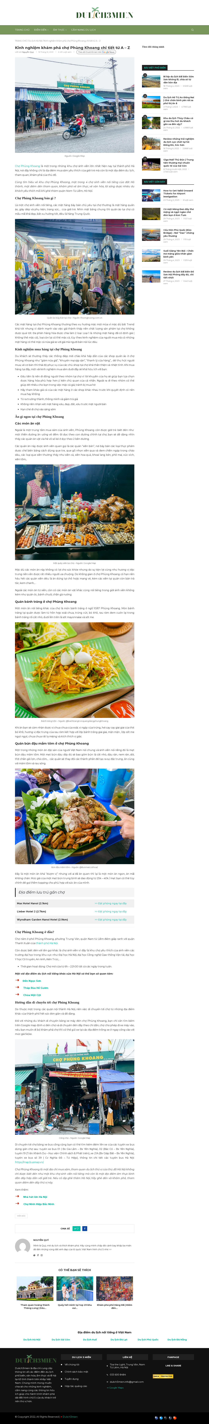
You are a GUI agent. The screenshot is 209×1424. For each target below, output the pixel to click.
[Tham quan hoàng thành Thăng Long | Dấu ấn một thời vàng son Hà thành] (35, 1288)
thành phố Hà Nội (47, 943)
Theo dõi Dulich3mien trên (90, 52)
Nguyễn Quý (28, 52)
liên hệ (127, 1357)
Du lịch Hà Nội (35, 41)
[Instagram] (165, 1418)
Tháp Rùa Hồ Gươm (35, 987)
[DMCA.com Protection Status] (163, 1375)
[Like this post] (78, 1228)
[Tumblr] (170, 1418)
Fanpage (173, 1357)
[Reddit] (174, 1418)
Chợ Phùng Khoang (27, 166)
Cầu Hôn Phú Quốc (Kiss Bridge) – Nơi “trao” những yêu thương (178, 233)
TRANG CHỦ (21, 41)
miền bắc (21, 1216)
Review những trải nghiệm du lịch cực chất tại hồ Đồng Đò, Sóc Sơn (178, 142)
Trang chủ (22, 29)
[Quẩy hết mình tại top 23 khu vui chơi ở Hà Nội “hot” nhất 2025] (74, 1288)
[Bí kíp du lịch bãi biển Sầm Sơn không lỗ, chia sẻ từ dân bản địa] (151, 81)
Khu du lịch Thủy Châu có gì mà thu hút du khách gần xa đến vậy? (178, 121)
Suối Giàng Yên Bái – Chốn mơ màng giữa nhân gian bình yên (178, 253)
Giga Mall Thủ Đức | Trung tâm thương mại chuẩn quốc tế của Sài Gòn (178, 162)
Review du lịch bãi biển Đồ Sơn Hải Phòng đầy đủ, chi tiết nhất (178, 274)
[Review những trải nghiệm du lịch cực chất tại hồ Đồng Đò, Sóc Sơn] (151, 144)
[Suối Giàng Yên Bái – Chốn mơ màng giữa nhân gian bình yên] (151, 255)
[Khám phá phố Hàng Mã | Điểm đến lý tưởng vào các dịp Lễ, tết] (114, 1288)
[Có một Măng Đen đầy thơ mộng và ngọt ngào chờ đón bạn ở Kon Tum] (151, 214)
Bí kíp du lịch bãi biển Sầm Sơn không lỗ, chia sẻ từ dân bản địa (178, 79)
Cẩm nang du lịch (83, 29)
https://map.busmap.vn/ (29, 1162)
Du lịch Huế (90, 1339)
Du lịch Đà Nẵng (177, 1339)
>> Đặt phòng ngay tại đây (111, 903)
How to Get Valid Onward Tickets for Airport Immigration (178, 193)
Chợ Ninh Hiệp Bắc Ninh (38, 1204)
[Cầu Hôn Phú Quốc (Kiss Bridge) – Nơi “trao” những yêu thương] (151, 235)
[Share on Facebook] (84, 1228)
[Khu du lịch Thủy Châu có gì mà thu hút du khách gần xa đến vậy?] (151, 123)
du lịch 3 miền (81, 1357)
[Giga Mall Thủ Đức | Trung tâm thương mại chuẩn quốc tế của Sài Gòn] (151, 164)
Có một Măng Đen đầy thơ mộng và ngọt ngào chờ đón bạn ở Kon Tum (178, 212)
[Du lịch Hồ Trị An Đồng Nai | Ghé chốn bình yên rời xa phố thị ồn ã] (151, 102)
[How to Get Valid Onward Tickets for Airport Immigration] (151, 195)
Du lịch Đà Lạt (119, 1339)
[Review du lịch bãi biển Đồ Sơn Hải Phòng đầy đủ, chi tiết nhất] (151, 276)
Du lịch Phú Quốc (148, 1339)
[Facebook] (156, 1418)
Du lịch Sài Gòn (61, 1339)
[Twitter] (161, 1418)
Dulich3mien (70, 1416)
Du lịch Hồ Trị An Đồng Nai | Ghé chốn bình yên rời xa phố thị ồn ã (178, 100)
